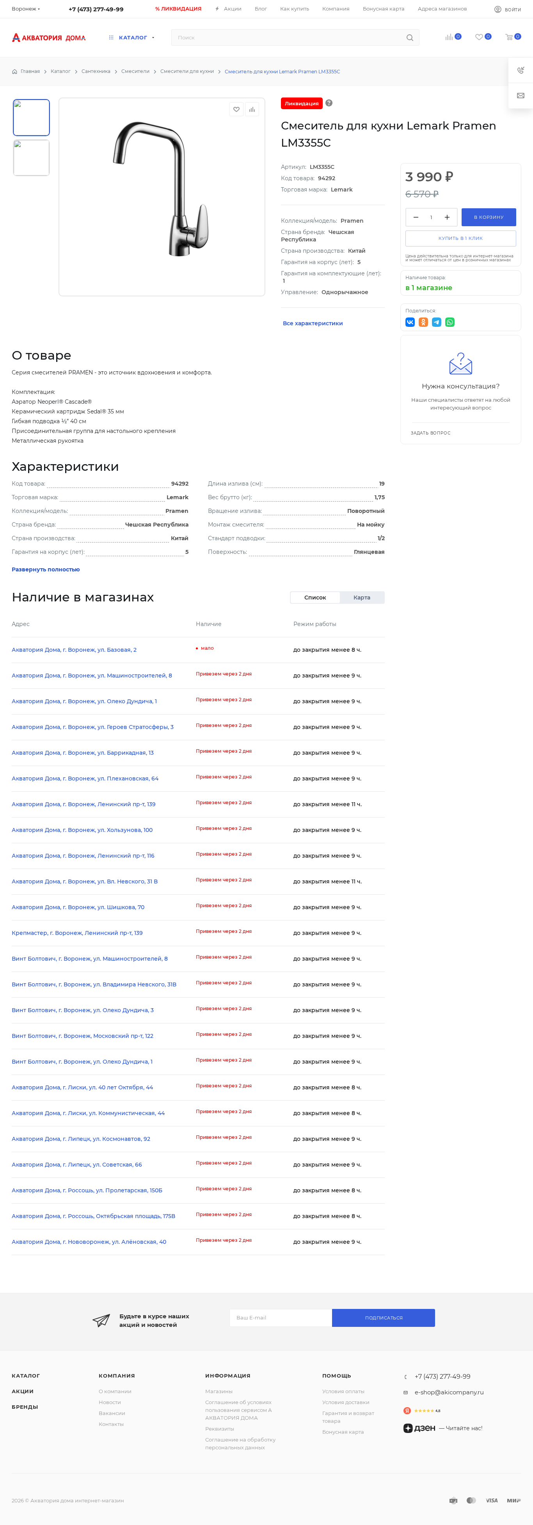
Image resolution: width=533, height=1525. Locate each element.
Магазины (219, 1391)
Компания (117, 1375)
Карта (362, 597)
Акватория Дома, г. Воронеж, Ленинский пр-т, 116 (83, 855)
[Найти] (409, 37)
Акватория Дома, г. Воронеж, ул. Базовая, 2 (74, 649)
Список (315, 597)
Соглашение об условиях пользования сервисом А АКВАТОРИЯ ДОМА (238, 1410)
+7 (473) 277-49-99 (96, 9)
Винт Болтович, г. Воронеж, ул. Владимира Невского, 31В (94, 984)
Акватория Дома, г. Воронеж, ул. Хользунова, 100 (82, 829)
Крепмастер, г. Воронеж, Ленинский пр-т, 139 (77, 932)
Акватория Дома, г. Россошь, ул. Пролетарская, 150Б (87, 1190)
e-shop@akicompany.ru (449, 1392)
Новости (110, 1402)
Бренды (25, 1407)
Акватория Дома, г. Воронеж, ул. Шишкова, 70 (78, 907)
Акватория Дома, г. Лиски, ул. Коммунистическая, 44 (88, 1113)
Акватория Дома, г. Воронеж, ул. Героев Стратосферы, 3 (93, 727)
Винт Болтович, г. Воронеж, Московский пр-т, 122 (82, 1035)
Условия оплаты (343, 1391)
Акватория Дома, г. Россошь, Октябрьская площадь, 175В (93, 1216)
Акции (23, 1391)
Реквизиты (219, 1429)
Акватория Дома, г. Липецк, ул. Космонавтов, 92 (81, 1138)
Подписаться (384, 1318)
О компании (115, 1391)
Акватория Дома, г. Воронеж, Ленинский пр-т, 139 (84, 804)
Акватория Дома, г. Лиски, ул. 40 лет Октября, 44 (82, 1087)
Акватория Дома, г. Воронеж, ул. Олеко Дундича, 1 (84, 701)
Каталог (26, 1375)
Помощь (337, 1375)
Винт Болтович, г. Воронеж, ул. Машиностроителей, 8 (90, 958)
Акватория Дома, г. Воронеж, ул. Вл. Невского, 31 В (85, 881)
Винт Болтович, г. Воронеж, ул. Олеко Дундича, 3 (83, 1010)
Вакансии (112, 1413)
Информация (228, 1375)
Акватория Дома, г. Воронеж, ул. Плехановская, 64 (85, 778)
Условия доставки (346, 1402)
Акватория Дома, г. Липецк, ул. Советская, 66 (77, 1164)
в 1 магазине (428, 288)
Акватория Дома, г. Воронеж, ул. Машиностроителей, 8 (92, 675)
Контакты (111, 1424)
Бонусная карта (343, 1432)
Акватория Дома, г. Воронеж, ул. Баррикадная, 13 (83, 752)
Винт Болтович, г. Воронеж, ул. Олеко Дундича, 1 (82, 1061)
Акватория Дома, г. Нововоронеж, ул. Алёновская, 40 (89, 1241)
